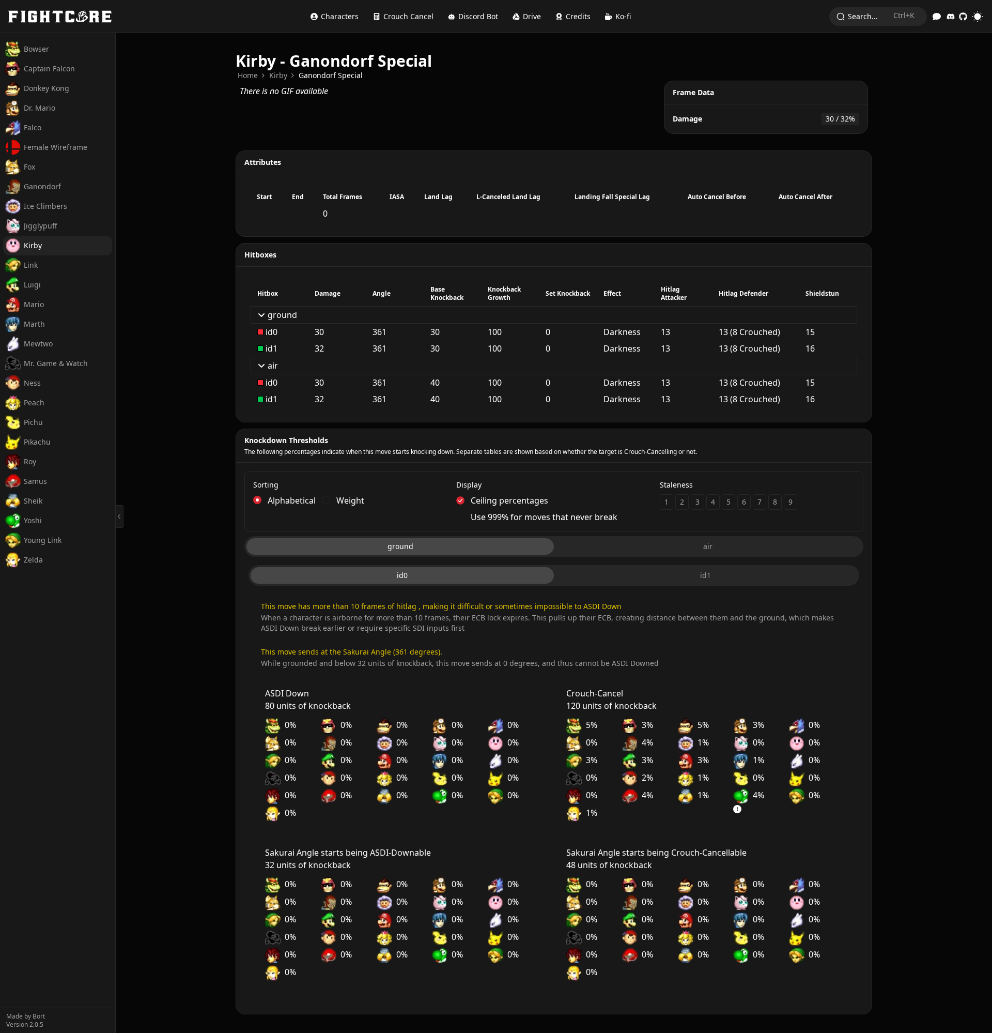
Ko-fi (623, 16)
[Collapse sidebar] (119, 516)
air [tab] (707, 546)
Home (248, 75)
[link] (248, 75)
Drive (532, 16)
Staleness (676, 485)
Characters (340, 16)
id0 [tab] (402, 575)
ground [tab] (400, 546)
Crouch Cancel (408, 16)
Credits (578, 16)
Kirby (278, 75)
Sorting (265, 485)
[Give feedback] (936, 16)
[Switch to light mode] (977, 16)
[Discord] (951, 16)
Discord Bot (478, 16)
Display (469, 485)
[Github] (963, 16)
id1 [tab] (705, 575)
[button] (553, 500)
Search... (881, 15)
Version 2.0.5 (24, 1025)
